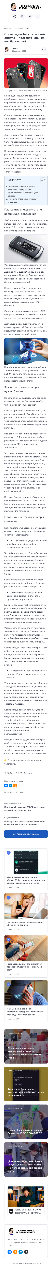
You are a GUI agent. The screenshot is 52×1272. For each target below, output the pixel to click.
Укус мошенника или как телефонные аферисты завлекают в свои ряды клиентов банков (25, 1011)
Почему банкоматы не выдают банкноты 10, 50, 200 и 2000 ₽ (25, 1131)
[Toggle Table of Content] (41, 179)
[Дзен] (26, 1252)
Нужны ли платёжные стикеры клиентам (22, 200)
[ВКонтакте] (10, 1252)
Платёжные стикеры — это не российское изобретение (21, 188)
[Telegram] (20, 1252)
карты (29, 773)
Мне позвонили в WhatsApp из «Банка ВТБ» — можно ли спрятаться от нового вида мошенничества (26, 880)
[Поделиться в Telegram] (10, 785)
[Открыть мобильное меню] (37, 16)
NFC (20, 773)
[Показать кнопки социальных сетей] (14, 16)
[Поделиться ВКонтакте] (6, 785)
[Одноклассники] (15, 1252)
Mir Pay (10, 773)
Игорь (14, 48)
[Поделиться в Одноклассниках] (15, 785)
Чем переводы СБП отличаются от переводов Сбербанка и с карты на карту (24, 966)
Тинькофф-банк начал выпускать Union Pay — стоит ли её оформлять (26, 1092)
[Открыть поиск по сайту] (30, 16)
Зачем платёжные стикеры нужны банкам (23, 194)
